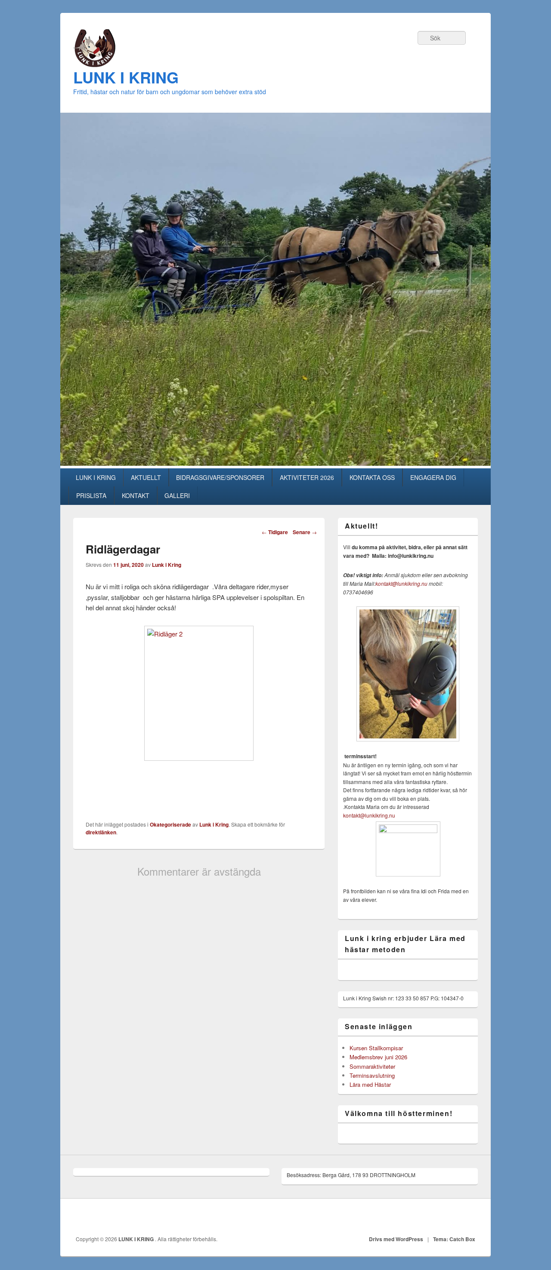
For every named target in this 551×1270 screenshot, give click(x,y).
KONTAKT (135, 495)
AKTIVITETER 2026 (307, 477)
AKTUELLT (146, 477)
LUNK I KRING (126, 77)
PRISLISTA (91, 495)
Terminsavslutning (372, 1075)
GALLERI (177, 495)
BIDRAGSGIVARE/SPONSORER (220, 477)
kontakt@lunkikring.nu (401, 583)
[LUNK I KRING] (94, 64)
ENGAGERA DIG (433, 477)
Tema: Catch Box (454, 1239)
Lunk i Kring (166, 565)
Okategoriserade (170, 824)
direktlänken (101, 832)
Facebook (468, 1217)
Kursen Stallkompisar (376, 1048)
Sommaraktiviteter (372, 1066)
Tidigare (275, 532)
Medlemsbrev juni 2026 (378, 1057)
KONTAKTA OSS (372, 477)
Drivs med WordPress (396, 1239)
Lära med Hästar (370, 1084)
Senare (305, 532)
